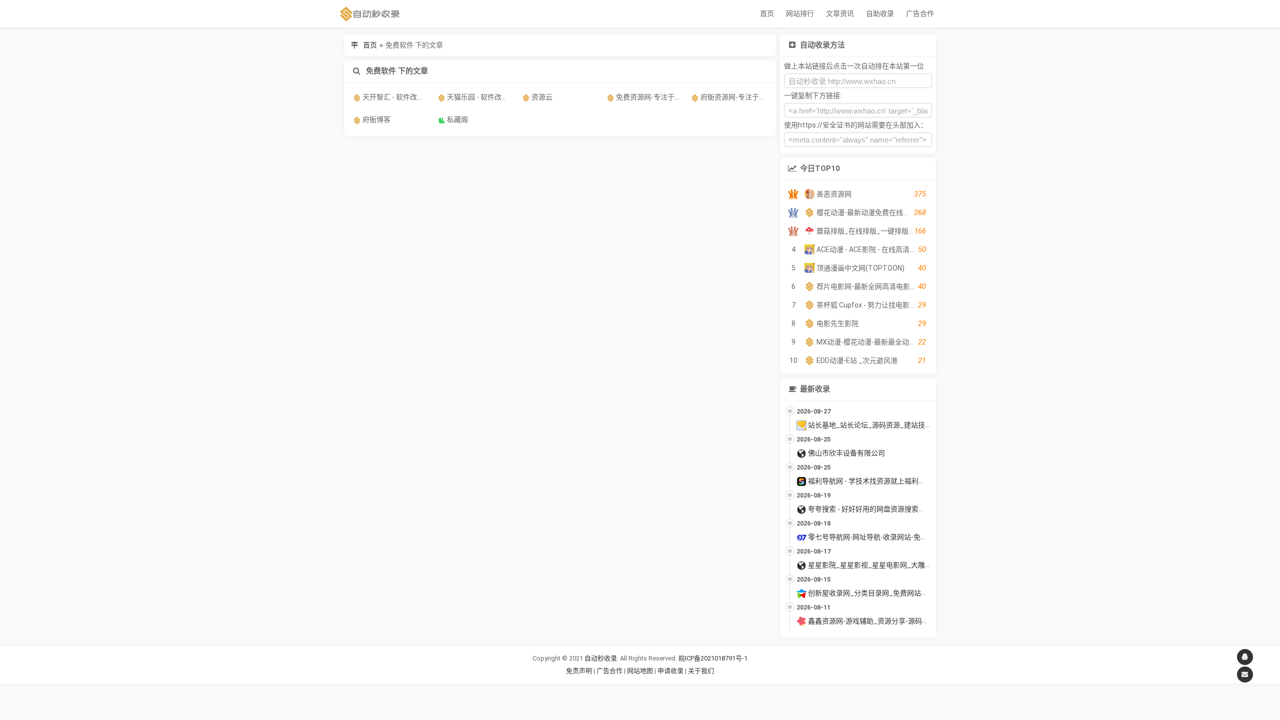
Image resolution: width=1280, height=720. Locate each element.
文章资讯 (840, 14)
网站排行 (800, 14)
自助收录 (880, 14)
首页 (767, 14)
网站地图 (640, 670)
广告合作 (920, 14)
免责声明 (579, 670)
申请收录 (671, 670)
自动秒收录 (600, 658)
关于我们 (701, 670)
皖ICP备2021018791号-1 (713, 658)
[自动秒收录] (370, 14)
